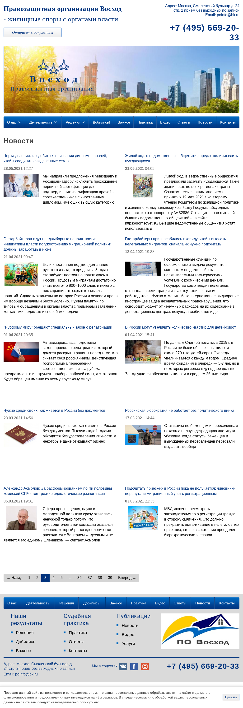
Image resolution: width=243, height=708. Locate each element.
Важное (124, 122)
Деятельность (40, 122)
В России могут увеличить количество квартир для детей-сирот (180, 327)
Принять (231, 697)
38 (100, 578)
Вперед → (127, 578)
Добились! (101, 122)
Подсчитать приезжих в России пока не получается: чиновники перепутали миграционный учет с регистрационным (180, 491)
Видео (165, 122)
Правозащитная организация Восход (63, 13)
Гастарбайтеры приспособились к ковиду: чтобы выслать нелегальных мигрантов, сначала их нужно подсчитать (175, 241)
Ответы (184, 122)
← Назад (14, 578)
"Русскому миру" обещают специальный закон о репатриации (58, 327)
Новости (205, 122)
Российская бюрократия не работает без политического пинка (179, 410)
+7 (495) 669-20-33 (204, 32)
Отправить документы (32, 32)
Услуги (128, 643)
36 (79, 578)
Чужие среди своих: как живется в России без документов (54, 410)
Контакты (228, 122)
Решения (73, 122)
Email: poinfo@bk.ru (222, 15)
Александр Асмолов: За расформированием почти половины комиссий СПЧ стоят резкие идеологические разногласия (58, 491)
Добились (25, 641)
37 (90, 578)
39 (110, 578)
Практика (145, 122)
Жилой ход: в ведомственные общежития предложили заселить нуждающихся (181, 158)
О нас (12, 122)
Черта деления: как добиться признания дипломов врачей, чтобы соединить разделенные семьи (55, 158)
